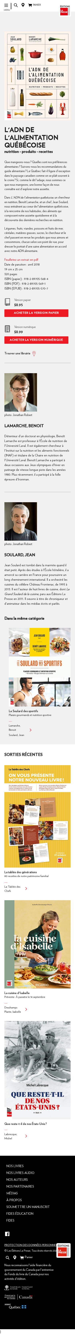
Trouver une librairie (17, 353)
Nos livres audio (20, 1173)
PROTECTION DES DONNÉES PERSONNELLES (33, 1245)
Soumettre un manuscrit (28, 1207)
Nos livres (15, 1166)
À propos (14, 1200)
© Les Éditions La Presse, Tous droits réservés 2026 (31, 1251)
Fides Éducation (19, 1213)
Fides (10, 1220)
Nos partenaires (20, 1186)
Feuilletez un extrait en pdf (21, 259)
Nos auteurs (17, 1179)
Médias (12, 1193)
